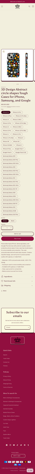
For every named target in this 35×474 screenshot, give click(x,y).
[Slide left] (14, 84)
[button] (2, 6)
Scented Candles (8, 408)
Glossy (5, 220)
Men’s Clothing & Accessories (11, 397)
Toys (4, 430)
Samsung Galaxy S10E (9, 210)
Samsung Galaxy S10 (9, 207)
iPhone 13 (6, 119)
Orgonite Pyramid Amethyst (11, 405)
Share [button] (4, 290)
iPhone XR (6, 141)
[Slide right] (21, 84)
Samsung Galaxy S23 (9, 156)
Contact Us (6, 362)
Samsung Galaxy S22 (9, 167)
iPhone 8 (18, 145)
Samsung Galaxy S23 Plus (10, 159)
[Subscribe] (28, 327)
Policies (5, 365)
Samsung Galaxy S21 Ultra (10, 185)
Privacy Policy (7, 376)
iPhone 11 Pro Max (8, 137)
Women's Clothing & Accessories (12, 401)
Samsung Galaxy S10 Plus (10, 214)
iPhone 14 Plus (7, 116)
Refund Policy (7, 380)
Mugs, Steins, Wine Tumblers (11, 416)
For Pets (5, 423)
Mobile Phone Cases (9, 412)
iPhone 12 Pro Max (20, 130)
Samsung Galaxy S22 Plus (10, 170)
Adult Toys (6, 427)
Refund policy (22, 468)
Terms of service (14, 470)
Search (5, 354)
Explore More (7, 434)
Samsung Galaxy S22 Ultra (11, 174)
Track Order (6, 358)
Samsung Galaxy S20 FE (10, 203)
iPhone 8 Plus (7, 148)
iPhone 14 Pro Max (21, 116)
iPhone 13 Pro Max (20, 123)
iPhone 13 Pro (7, 123)
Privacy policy (30, 468)
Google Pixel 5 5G (21, 152)
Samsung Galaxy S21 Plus (10, 181)
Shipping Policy (7, 383)
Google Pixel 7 (19, 148)
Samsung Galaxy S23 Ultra (11, 163)
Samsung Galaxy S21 (9, 178)
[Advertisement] (17, 28)
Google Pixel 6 (7, 152)
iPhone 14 (6, 112)
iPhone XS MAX (7, 145)
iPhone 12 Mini (17, 127)
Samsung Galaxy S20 (9, 192)
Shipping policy (23, 470)
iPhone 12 (6, 127)
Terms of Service (8, 387)
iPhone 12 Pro (7, 130)
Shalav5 (7, 468)
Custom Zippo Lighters (9, 419)
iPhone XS (16, 141)
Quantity (3, 224)
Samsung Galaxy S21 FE (10, 189)
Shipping (9, 106)
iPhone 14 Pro (17, 112)
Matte (12, 220)
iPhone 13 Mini (17, 119)
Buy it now (17, 238)
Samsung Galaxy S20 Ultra (11, 200)
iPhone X (20, 137)
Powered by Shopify (13, 468)
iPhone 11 (6, 134)
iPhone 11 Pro (17, 134)
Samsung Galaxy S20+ (9, 196)
